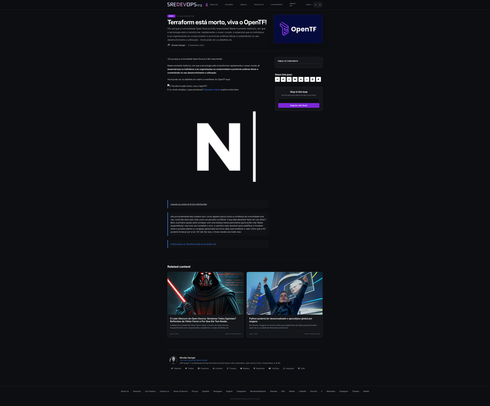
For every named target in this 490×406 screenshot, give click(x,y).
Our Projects (150, 391)
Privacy (195, 391)
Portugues (217, 391)
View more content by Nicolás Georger (194, 360)
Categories (277, 4)
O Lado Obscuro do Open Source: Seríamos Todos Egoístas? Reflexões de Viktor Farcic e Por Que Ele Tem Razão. (203, 320)
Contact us (164, 391)
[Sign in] (320, 5)
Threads (232, 368)
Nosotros (137, 391)
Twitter (191, 368)
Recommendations (258, 391)
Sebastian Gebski (212, 89)
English (214, 4)
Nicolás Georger (178, 45)
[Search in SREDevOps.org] (316, 5)
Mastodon (260, 368)
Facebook (205, 368)
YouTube (275, 368)
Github (292, 391)
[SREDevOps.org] (184, 5)
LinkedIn (219, 368)
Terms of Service (180, 391)
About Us (293, 5)
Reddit (366, 391)
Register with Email (298, 105)
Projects (259, 4)
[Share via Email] (277, 79)
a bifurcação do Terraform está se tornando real (193, 244)
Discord (313, 391)
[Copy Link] (283, 79)
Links (308, 4)
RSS (283, 391)
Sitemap (273, 391)
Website (177, 368)
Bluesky (246, 368)
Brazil (244, 4)
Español (229, 4)
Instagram (290, 368)
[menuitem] (214, 5)
